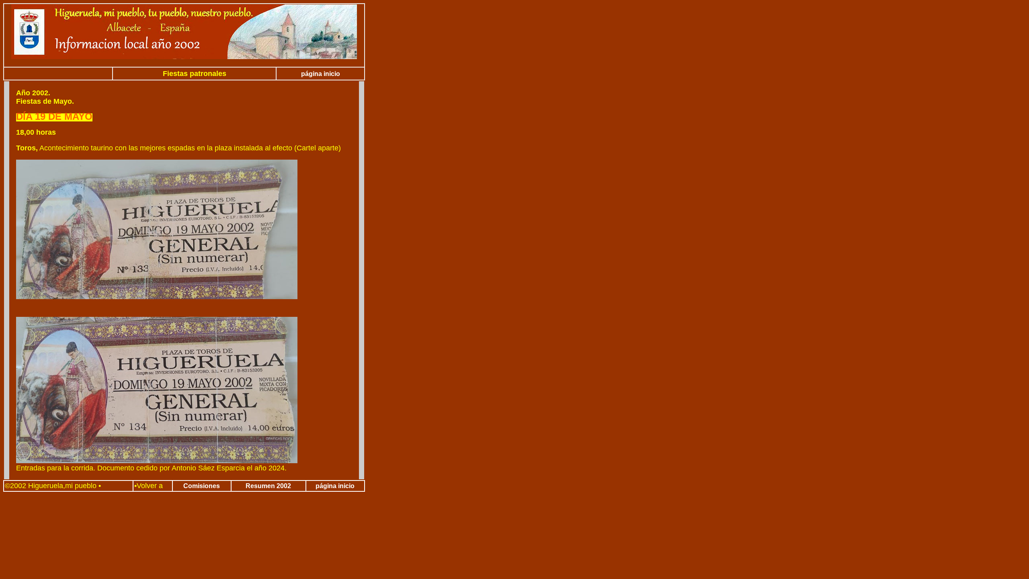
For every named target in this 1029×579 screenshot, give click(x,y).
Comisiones (201, 485)
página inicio (320, 73)
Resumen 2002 (268, 485)
